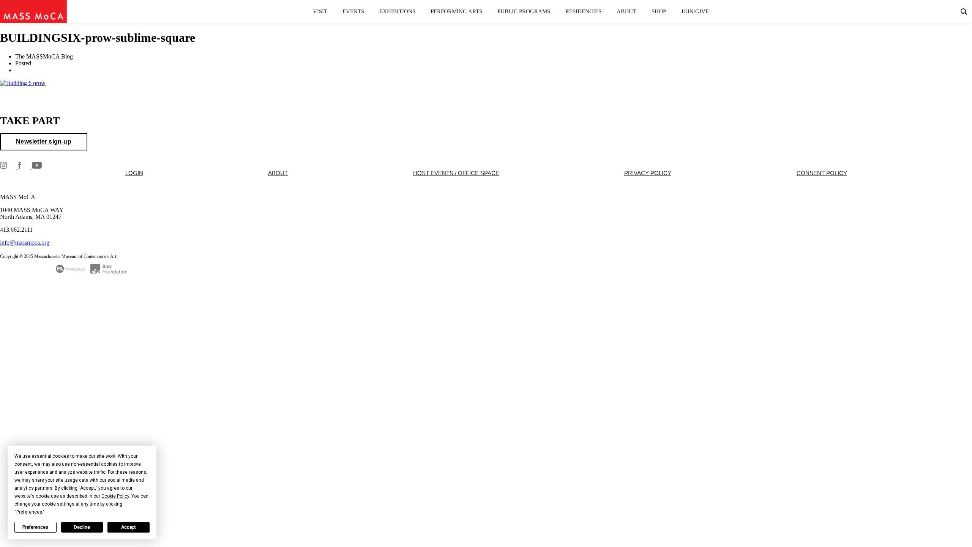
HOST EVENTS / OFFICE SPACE (456, 173)
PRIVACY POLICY (647, 173)
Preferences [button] (29, 512)
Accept (128, 527)
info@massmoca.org (24, 242)
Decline (82, 527)
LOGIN (134, 173)
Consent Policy (822, 173)
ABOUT (278, 173)
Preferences (35, 527)
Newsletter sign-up (43, 141)
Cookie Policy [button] (115, 496)
